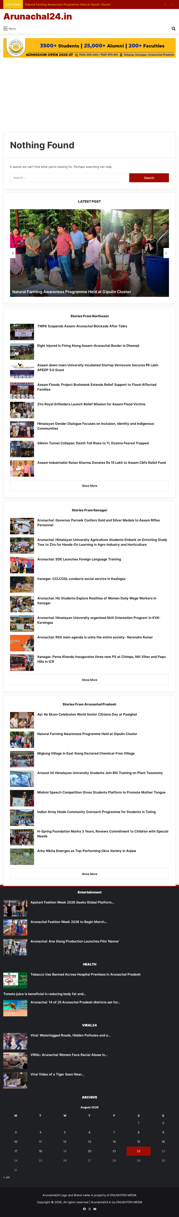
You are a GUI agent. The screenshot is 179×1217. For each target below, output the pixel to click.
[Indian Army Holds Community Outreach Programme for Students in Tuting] (22, 818)
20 (89, 1151)
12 (64, 1141)
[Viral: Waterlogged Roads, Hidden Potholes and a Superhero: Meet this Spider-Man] (15, 1041)
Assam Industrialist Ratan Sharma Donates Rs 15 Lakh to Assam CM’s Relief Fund (101, 463)
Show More (89, 485)
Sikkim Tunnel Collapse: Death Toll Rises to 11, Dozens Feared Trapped (93, 443)
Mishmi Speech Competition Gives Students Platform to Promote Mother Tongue (101, 792)
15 (138, 1141)
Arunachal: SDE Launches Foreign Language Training (79, 559)
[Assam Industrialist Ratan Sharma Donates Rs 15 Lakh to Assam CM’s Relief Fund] (22, 468)
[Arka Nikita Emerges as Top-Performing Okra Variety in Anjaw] (22, 857)
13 (89, 1141)
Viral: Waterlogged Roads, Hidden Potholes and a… (71, 1035)
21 (114, 1151)
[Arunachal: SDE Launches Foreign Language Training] (22, 565)
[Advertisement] (89, 95)
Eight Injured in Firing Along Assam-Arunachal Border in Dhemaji (88, 346)
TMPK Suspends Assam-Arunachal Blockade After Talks (82, 326)
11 (40, 1141)
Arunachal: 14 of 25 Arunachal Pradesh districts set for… (75, 1002)
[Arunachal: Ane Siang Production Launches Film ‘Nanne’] (15, 947)
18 (40, 1151)
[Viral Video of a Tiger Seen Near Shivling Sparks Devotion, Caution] (15, 1080)
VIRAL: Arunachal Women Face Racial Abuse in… (69, 1055)
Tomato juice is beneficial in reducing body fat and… (44, 994)
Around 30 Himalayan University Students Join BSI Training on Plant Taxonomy (100, 773)
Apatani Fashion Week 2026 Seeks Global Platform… (72, 902)
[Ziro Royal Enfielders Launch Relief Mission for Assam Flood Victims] (22, 410)
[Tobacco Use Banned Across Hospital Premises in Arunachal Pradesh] (15, 980)
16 (163, 1141)
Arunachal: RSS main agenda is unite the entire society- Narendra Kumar (95, 637)
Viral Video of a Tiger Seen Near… (57, 1074)
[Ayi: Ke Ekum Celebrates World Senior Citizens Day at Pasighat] (22, 720)
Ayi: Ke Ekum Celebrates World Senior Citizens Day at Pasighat (87, 714)
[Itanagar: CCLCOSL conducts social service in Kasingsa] (22, 584)
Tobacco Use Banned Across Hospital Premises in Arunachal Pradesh (86, 974)
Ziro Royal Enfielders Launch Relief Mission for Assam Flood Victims (91, 404)
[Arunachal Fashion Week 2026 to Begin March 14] (15, 927)
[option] (89, 253)
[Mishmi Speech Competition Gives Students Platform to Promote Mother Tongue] (22, 798)
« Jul (6, 1177)
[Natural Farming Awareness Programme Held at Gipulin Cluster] (22, 740)
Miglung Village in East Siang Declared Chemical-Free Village (86, 753)
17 (15, 1151)
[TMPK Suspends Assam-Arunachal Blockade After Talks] (22, 332)
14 (114, 1141)
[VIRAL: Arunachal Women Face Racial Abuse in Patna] (15, 1060)
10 (15, 1141)
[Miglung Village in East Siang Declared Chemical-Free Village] (22, 759)
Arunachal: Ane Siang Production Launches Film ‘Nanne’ (75, 941)
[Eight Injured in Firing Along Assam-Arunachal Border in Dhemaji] (22, 351)
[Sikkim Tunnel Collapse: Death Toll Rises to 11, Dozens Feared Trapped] (22, 449)
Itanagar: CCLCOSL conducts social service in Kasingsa (81, 579)
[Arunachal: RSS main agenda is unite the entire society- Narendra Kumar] (22, 643)
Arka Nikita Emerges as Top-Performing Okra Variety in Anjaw (86, 851)
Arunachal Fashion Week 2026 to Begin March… (69, 922)
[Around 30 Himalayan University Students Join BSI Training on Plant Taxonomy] (22, 779)
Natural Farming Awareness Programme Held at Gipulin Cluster (68, 4)
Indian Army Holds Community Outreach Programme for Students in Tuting (96, 812)
